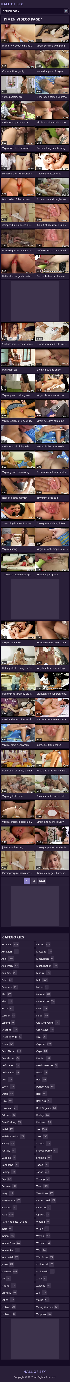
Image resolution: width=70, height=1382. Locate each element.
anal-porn (9, 965)
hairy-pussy (10, 1200)
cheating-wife (11, 1036)
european (9, 1108)
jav (5, 1278)
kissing (8, 1285)
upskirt (42, 1214)
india (7, 1228)
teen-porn (44, 1193)
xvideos (43, 1285)
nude (42, 1015)
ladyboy (8, 1292)
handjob (8, 1207)
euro (6, 1100)
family (7, 1143)
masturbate (44, 958)
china (7, 1044)
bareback (9, 987)
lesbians (8, 1314)
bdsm (7, 1008)
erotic (7, 1093)
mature (43, 972)
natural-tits (45, 1001)
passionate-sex (46, 1065)
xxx (41, 1292)
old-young (45, 1029)
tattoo (42, 1171)
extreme (8, 1115)
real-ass (43, 1100)
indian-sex (10, 1250)
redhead (43, 1122)
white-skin (45, 1271)
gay (6, 1179)
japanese (9, 1271)
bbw (6, 1001)
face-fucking (11, 1122)
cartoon (8, 1015)
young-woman (47, 1307)
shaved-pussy (46, 1150)
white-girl (44, 1264)
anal (7, 958)
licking (43, 944)
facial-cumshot (12, 1136)
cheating (9, 1029)
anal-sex (9, 972)
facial (7, 1129)
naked (42, 987)
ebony (7, 1086)
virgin (42, 1228)
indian (7, 1235)
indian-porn (10, 1243)
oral (41, 1036)
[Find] (66, 11)
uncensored (45, 1200)
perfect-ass (45, 1086)
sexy (41, 1136)
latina (7, 1299)
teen (42, 1186)
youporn (43, 1314)
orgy (41, 1051)
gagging (8, 1157)
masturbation (46, 965)
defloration (10, 1065)
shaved (43, 1143)
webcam (43, 1243)
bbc (6, 994)
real (41, 1093)
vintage (42, 1221)
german (8, 1186)
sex (41, 1129)
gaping (8, 1171)
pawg (41, 1072)
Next (42, 880)
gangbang (10, 1164)
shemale (43, 1157)
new (41, 1008)
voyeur (43, 1235)
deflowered (10, 1072)
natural (43, 994)
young (42, 1299)
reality (42, 1115)
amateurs (9, 951)
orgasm (43, 1044)
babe (7, 980)
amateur (9, 944)
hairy (7, 1193)
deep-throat (11, 1051)
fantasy (8, 1150)
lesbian (8, 1307)
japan (7, 1264)
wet (41, 1250)
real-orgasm (46, 1108)
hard (7, 1214)
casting (7, 1022)
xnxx (41, 1278)
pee (41, 1079)
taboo (42, 1164)
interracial (9, 1257)
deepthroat (10, 1058)
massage (44, 951)
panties (43, 1058)
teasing (42, 1179)
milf (41, 980)
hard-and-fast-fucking (14, 1222)
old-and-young (47, 1022)
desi (6, 1079)
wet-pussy (44, 1257)
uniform (43, 1207)
